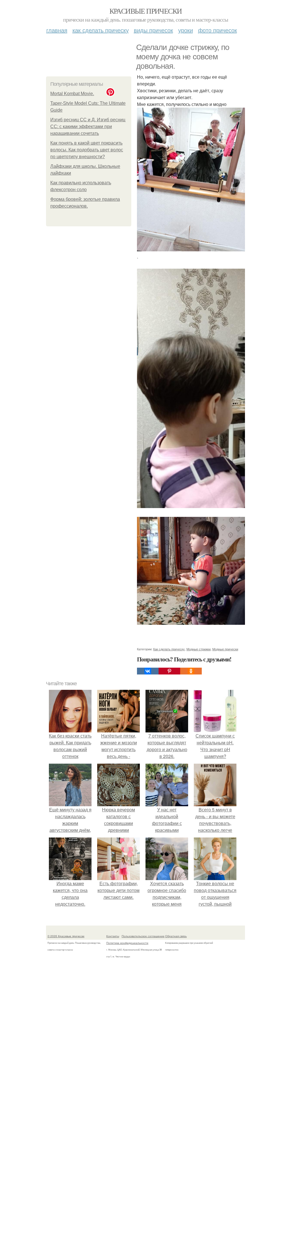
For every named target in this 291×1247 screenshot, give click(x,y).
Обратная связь (176, 936)
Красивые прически (145, 11)
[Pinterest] (169, 671)
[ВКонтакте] (148, 671)
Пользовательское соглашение (143, 936)
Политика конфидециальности (127, 943)
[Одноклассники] (191, 671)
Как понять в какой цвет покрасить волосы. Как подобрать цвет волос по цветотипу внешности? (86, 150)
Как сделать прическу (100, 30)
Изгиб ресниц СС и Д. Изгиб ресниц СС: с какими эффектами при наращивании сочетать (87, 126)
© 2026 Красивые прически (65, 936)
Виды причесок (153, 30)
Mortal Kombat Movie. (72, 93)
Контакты (112, 936)
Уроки (185, 30)
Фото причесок (217, 30)
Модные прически (225, 649)
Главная (56, 30)
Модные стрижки (198, 649)
